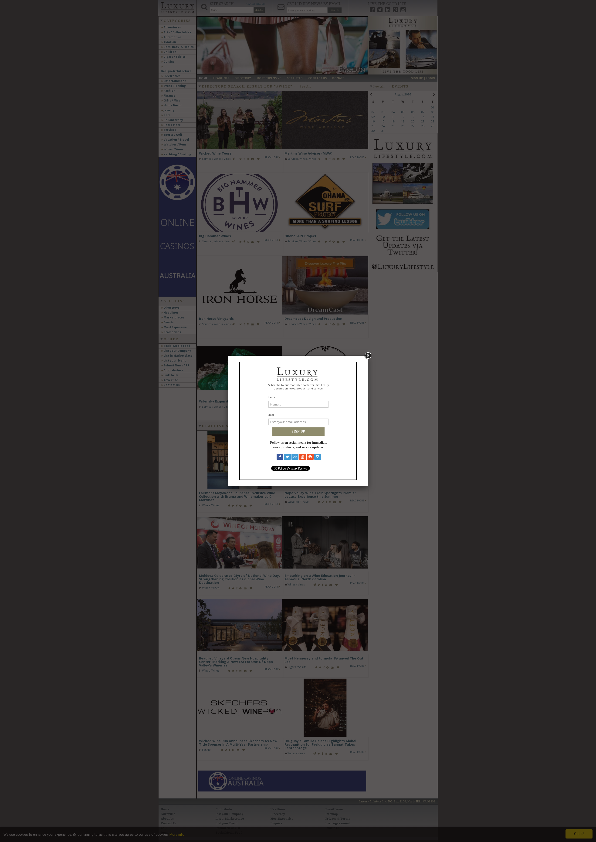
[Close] (368, 356)
